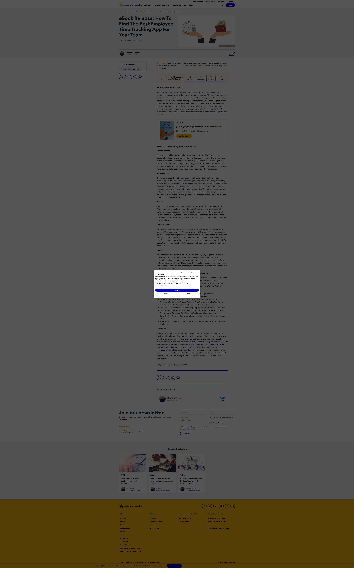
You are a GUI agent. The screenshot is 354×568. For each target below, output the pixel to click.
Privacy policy (185, 273)
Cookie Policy (195, 273)
